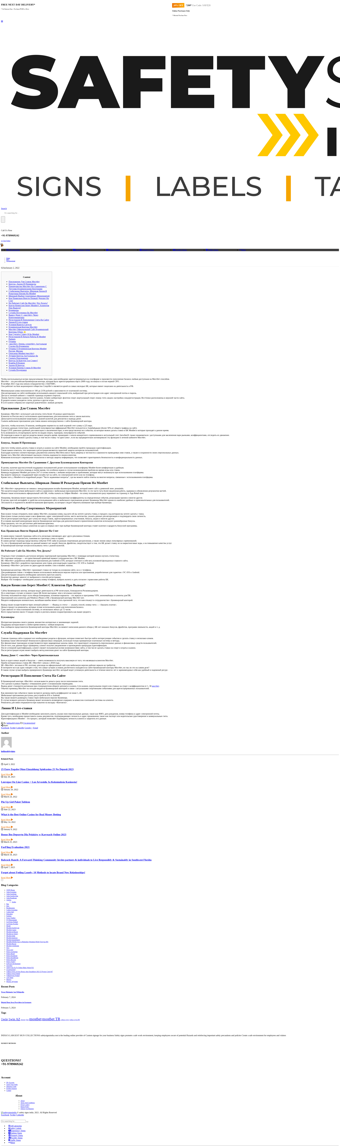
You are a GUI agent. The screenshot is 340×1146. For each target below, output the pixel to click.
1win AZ (14, 1019)
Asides (14, 902)
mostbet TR (51, 1019)
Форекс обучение (12, 982)
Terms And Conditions (28, 1103)
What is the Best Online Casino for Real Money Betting (31, 814)
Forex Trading (10, 918)
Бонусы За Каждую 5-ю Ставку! (23, 360)
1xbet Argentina (11, 892)
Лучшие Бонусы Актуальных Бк (23, 356)
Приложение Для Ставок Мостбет (24, 281)
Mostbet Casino (11, 930)
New (7, 948)
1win (4, 1019)
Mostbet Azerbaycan (12, 928)
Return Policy (25, 1107)
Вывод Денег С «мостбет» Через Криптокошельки (23, 316)
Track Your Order (12, 1084)
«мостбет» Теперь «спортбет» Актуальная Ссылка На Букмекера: (28, 345)
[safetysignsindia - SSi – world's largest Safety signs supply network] (9, 1112)
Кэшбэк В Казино (17, 363)
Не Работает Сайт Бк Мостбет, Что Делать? (28, 303)
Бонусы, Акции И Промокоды (22, 284)
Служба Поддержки (18, 370)
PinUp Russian (11, 960)
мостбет (155, 686)
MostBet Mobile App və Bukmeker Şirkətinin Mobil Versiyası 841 (27, 942)
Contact (8, 1090)
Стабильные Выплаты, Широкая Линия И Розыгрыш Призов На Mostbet (28, 292)
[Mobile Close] (2, 1118)
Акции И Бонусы (16, 365)
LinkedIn (20, 728)
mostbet (35, 1019)
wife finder (9, 978)
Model (8, 926)
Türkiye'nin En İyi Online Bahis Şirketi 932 (20, 968)
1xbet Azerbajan (11, 894)
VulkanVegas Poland (13, 976)
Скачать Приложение (18, 358)
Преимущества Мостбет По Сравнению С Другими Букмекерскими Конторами (28, 287)
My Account (10, 1083)
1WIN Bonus (10, 890)
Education (9, 914)
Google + (29, 728)
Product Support (11, 1088)
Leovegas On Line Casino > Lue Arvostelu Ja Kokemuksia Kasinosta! (39, 782)
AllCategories (14, 250)
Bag (7, 904)
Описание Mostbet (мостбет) (21, 353)
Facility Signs (181, 250)
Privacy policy (25, 1105)
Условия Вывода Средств (20, 324)
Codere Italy (10, 912)
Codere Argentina (11, 910)
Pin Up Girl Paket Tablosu (15, 801)
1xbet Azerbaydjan (12, 896)
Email (35, 728)
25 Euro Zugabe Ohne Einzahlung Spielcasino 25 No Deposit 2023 (37, 769)
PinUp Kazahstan (11, 956)
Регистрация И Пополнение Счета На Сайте (29, 320)
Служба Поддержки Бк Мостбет (23, 313)
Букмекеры (14, 310)
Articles (8, 900)
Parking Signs (114, 250)
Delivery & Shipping (27, 1109)
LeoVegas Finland (12, 922)
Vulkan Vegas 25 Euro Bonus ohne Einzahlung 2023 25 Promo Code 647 (29, 972)
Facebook (5, 728)
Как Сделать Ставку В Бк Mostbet (24, 334)
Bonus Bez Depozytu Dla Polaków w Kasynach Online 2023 (33, 834)
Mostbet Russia (11, 944)
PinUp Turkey (10, 962)
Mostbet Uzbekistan (12, 946)
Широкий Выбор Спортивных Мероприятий (29, 296)
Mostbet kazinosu (12, 938)
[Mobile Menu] (2, 21)
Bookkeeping (10, 908)
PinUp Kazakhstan (12, 958)
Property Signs (148, 250)
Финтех (8, 980)
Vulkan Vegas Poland (13, 974)
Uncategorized (29, 723)
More (243, 250)
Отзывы (12, 341)
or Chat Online (5, 241)
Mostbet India (10, 936)
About (23, 1101)
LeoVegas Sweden (12, 924)
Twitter (13, 728)
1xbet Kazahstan (11, 898)
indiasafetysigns (13, 723)
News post (9, 950)
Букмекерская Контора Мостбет (23, 327)
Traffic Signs (212, 250)
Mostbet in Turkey (12, 934)
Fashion (8, 916)
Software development (13, 964)
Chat (27, 1019)
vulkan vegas (65, 1019)
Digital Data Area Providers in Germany (16, 1002)
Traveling (9, 966)
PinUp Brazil (10, 954)
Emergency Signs (82, 250)
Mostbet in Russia (12, 932)
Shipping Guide (11, 1086)
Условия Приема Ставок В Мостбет (25, 368)
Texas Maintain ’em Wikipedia (12, 992)
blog (7, 906)
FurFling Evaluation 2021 (15, 847)
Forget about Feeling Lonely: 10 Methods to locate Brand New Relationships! (43, 872)
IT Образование (11, 920)
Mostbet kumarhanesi (13, 940)
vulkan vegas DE (74, 1019)
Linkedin (20, 1115)
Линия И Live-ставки (18, 322)
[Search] (3, 219)
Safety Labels (46, 250)
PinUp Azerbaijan (12, 952)
